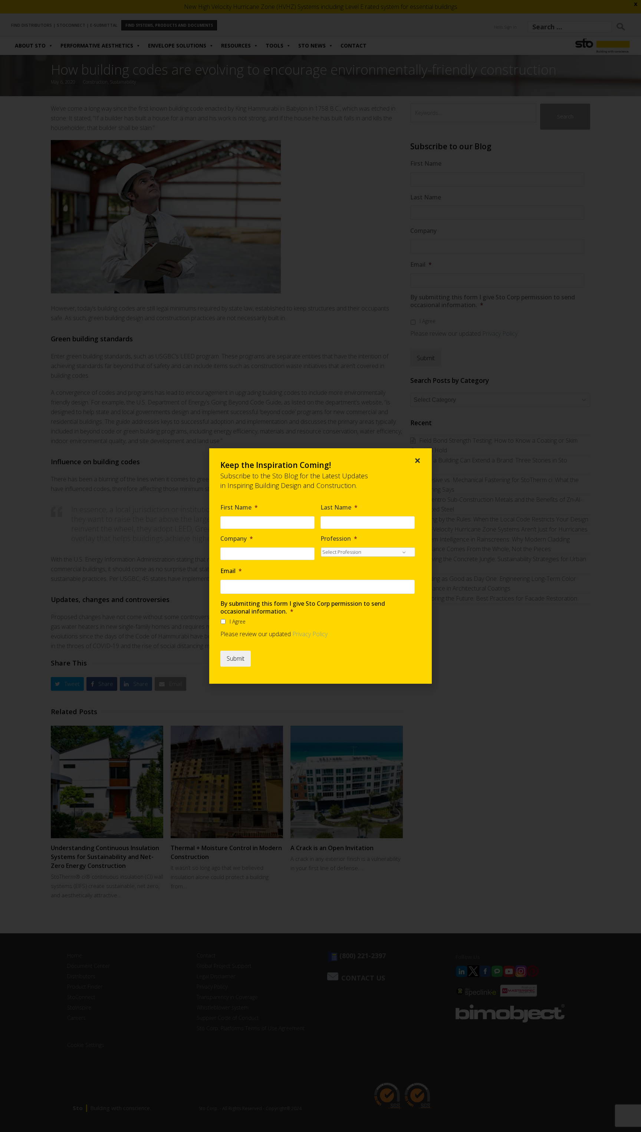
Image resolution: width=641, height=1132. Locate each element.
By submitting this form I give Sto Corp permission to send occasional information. (302, 607)
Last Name (339, 507)
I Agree (238, 621)
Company (236, 539)
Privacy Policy (310, 634)
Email (231, 571)
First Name (239, 507)
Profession (338, 539)
